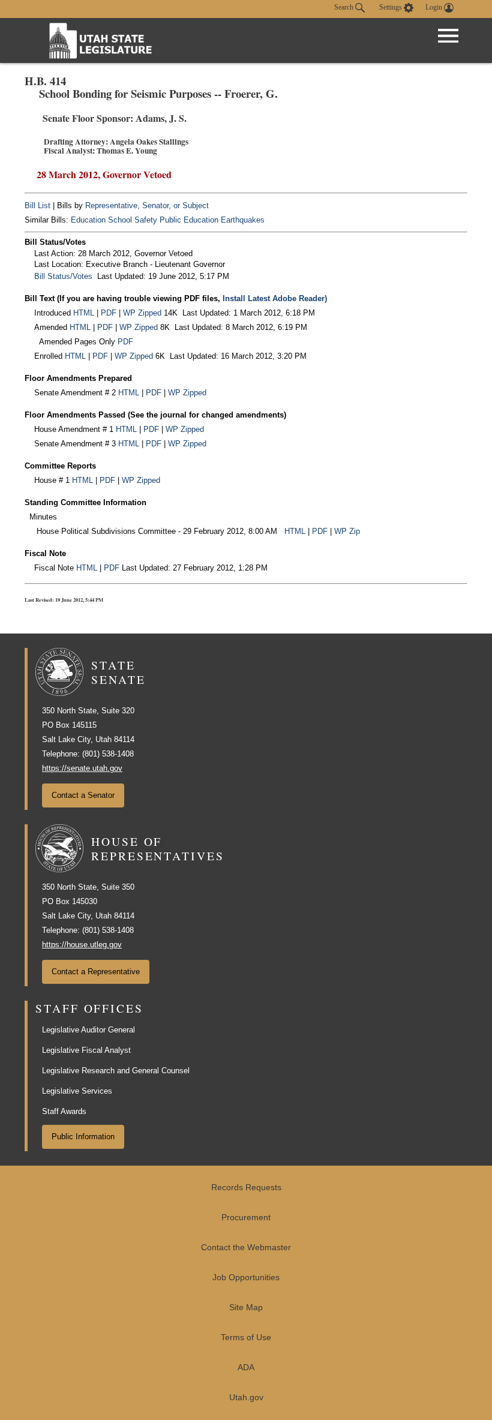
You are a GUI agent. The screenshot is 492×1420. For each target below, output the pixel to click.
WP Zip (347, 531)
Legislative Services (77, 1090)
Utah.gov (246, 1397)
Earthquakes (243, 219)
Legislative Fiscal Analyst (86, 1050)
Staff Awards (64, 1111)
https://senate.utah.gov (82, 768)
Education (88, 219)
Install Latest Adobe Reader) (275, 298)
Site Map (246, 1307)
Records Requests (246, 1187)
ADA (246, 1367)
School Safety (132, 219)
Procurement (246, 1217)
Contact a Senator (83, 795)
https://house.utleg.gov (82, 944)
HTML (83, 312)
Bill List (37, 205)
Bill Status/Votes (63, 276)
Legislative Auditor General (88, 1029)
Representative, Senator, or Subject (147, 205)
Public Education (189, 219)
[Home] (100, 40)
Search (344, 7)
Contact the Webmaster (246, 1247)
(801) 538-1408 (108, 753)
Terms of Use (246, 1337)
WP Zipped (142, 312)
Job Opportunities (246, 1277)
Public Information (83, 1136)
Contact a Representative (96, 971)
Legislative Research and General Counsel (116, 1070)
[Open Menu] (448, 36)
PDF (108, 312)
